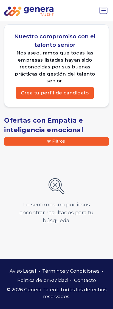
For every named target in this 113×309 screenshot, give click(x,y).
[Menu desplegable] (103, 10)
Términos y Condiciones (71, 271)
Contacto (85, 280)
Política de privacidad (42, 280)
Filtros (58, 141)
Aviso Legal (23, 271)
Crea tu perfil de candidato (55, 93)
